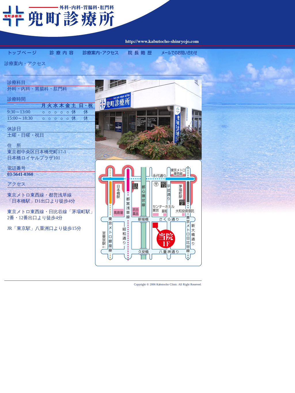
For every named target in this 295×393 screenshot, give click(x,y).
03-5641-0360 (20, 174)
